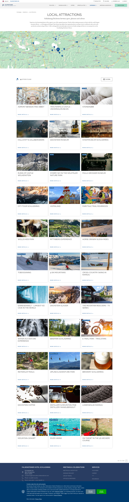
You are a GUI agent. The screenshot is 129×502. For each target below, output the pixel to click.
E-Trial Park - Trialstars (94, 339)
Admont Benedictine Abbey (31, 107)
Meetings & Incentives (70, 470)
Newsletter (98, 1)
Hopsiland (55, 206)
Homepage (19, 12)
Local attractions (32, 12)
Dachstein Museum (59, 140)
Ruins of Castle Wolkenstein (25, 174)
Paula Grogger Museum (94, 173)
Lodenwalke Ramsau (92, 405)
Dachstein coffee (26, 405)
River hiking (56, 438)
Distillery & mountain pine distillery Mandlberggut (63, 406)
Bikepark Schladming (60, 339)
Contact (125, 1)
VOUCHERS (95, 470)
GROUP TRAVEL (67, 475)
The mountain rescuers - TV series (96, 307)
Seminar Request (68, 473)
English (6, 1)
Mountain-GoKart (27, 438)
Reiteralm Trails (26, 372)
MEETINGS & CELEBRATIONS (74, 467)
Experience (25, 12)
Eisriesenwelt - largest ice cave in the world (31, 307)
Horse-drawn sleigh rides (95, 239)
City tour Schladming (28, 206)
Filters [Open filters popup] (108, 79)
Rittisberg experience (61, 239)
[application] (64, 491)
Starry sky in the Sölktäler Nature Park (64, 174)
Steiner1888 (88, 107)
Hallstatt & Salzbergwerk (31, 140)
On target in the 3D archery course (96, 439)
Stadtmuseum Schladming (95, 140)
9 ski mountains (58, 272)
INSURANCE (95, 479)
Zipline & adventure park (62, 372)
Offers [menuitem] (72, 5)
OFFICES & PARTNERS (69, 478)
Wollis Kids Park (26, 239)
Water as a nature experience (27, 340)
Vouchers (107, 1)
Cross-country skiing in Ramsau (94, 273)
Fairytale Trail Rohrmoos (95, 206)
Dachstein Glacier (59, 306)
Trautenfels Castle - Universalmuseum (60, 108)
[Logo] (9, 5)
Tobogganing (24, 272)
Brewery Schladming (92, 372)
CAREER (94, 473)
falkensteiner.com (14, 1)
